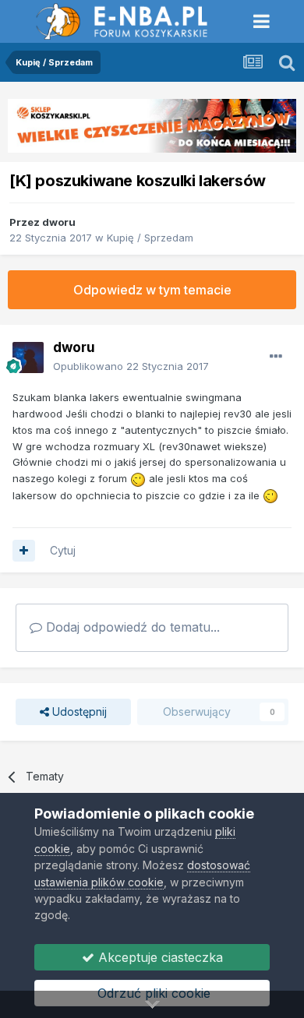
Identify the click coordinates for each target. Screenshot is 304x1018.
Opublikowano (131, 366)
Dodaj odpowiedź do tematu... (131, 627)
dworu (59, 222)
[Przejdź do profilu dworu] (28, 357)
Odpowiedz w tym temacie (152, 290)
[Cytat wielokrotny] (23, 551)
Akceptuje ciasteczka (158, 957)
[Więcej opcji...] (276, 356)
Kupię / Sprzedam (150, 237)
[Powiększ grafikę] (138, 478)
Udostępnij (78, 711)
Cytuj (63, 550)
